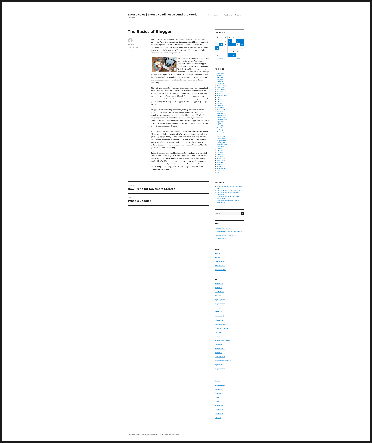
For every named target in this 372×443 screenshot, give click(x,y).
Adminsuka (131, 44)
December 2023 (221, 114)
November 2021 (221, 164)
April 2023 (220, 130)
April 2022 (220, 154)
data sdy (217, 397)
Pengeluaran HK (214, 15)
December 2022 (221, 138)
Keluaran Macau (220, 265)
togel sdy (218, 417)
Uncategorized (132, 50)
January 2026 (221, 87)
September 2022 (222, 144)
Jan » (238, 58)
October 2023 (221, 118)
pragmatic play (219, 291)
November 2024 (221, 91)
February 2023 (221, 134)
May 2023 (220, 128)
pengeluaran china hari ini (223, 361)
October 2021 (221, 166)
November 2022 (221, 140)
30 (229, 55)
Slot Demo (228, 15)
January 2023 (221, 136)
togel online (232, 235)
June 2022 (220, 150)
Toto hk (217, 257)
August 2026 (220, 73)
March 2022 (220, 156)
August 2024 (220, 97)
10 (233, 44)
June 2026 (220, 77)
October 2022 (221, 142)
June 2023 (220, 126)
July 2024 (219, 99)
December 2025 (221, 89)
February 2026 (221, 85)
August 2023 (220, 122)
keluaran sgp (227, 228)
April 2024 (220, 105)
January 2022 (221, 160)
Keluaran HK (239, 15)
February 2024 (221, 109)
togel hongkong (221, 235)
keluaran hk (218, 287)
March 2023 (220, 132)
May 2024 (220, 103)
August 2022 (220, 146)
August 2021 (220, 170)
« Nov (221, 58)
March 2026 (220, 83)
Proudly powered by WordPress (169, 434)
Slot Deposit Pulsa (220, 269)
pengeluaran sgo (221, 231)
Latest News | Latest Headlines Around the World (163, 14)
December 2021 (221, 162)
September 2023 (222, 120)
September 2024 (222, 95)
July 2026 (219, 75)
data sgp (218, 228)
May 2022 (220, 152)
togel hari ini (238, 231)
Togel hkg (218, 253)
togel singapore (221, 238)
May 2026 (220, 79)
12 (242, 44)
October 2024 (221, 93)
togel (230, 231)
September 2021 (221, 168)
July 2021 (219, 172)
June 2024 (220, 101)
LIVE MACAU (219, 312)
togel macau (219, 365)
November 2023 (221, 116)
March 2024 (220, 107)
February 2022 (221, 158)
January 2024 (221, 111)
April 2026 (220, 81)
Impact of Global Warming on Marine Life (229, 190)
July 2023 (219, 124)
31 (233, 55)
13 (217, 48)
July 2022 (219, 148)
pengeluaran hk (220, 304)
